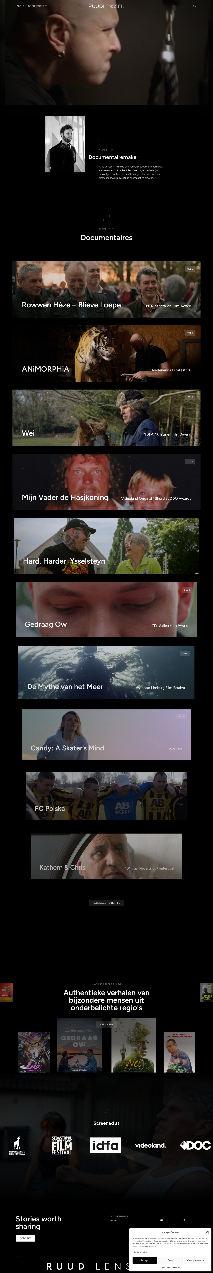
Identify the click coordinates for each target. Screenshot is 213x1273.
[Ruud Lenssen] (106, 6)
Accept (144, 1260)
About (20, 6)
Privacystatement (173, 1267)
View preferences (196, 1260)
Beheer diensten (140, 1252)
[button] (206, 1232)
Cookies (162, 1267)
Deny (170, 1260)
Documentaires (37, 6)
